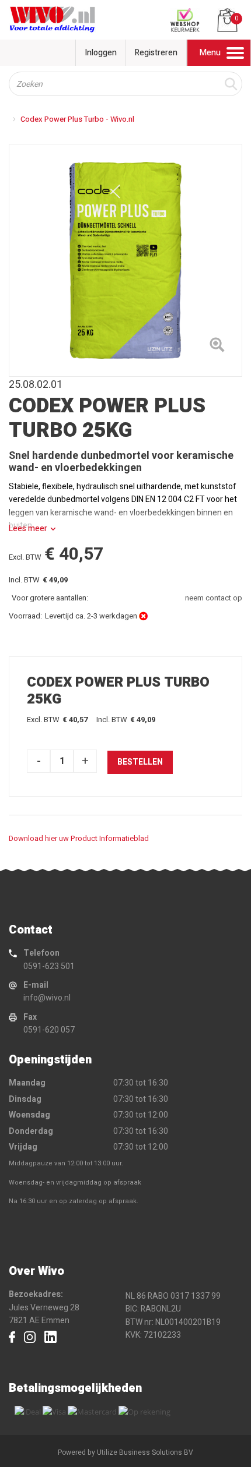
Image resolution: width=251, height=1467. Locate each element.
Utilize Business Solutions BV (145, 1452)
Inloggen (101, 53)
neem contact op (213, 597)
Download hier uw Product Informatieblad (79, 838)
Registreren (156, 53)
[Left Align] (217, 347)
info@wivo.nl (47, 998)
